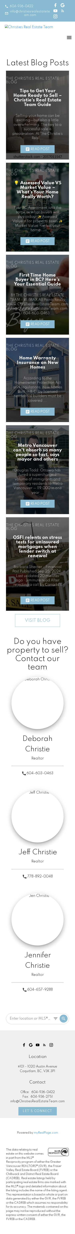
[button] (19, 6)
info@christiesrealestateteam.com (30, 13)
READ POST (40, 149)
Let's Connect (37, 1111)
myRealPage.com (46, 1132)
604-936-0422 (21, 6)
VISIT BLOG (37, 620)
